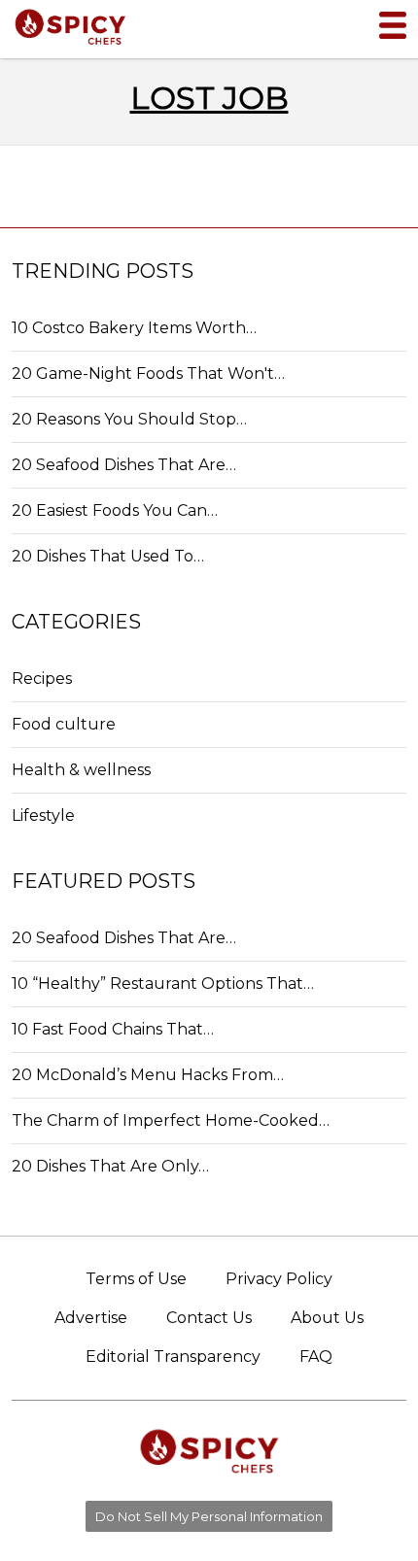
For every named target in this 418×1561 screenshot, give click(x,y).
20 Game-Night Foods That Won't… (148, 373)
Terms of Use (136, 1279)
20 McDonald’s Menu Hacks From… (148, 1075)
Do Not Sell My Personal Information (209, 1516)
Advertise (90, 1317)
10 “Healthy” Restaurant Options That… (163, 983)
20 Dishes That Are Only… (110, 1166)
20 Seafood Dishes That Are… (124, 465)
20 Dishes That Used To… (108, 556)
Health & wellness (81, 770)
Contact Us (209, 1317)
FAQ (315, 1356)
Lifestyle (43, 815)
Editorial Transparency (173, 1356)
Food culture (64, 724)
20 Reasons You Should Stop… (129, 419)
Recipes (42, 678)
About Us (327, 1317)
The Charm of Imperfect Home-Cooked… (171, 1120)
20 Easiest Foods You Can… (115, 510)
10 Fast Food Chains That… (113, 1029)
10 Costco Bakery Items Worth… (134, 328)
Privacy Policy (279, 1279)
